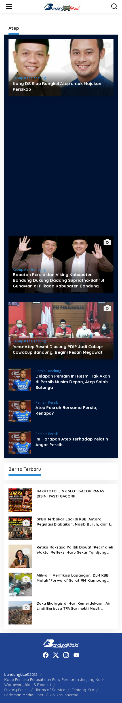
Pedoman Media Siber (23, 695)
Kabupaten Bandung (29, 78)
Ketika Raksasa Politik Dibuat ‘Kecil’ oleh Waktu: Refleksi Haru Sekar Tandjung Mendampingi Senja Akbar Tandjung (75, 550)
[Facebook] (45, 655)
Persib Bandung (48, 371)
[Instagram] (66, 655)
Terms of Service (50, 689)
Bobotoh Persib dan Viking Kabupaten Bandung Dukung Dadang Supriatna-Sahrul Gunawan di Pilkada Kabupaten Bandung (58, 280)
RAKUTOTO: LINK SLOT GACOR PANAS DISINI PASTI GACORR (70, 493)
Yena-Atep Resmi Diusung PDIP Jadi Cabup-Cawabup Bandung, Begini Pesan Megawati (58, 349)
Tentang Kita (83, 689)
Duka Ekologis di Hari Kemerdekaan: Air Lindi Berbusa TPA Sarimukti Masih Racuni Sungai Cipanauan (73, 606)
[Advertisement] (61, 166)
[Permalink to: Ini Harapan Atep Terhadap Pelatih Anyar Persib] (20, 441)
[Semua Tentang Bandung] (62, 6)
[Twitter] (56, 655)
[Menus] (8, 6)
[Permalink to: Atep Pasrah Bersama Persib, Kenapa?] (20, 410)
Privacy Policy (16, 689)
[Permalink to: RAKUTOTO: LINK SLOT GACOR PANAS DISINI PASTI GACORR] (20, 499)
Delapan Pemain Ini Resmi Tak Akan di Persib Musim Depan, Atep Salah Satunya (72, 381)
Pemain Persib (46, 402)
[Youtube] (76, 655)
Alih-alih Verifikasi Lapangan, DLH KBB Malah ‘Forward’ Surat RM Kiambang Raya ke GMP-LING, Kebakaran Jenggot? (73, 578)
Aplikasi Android (64, 695)
